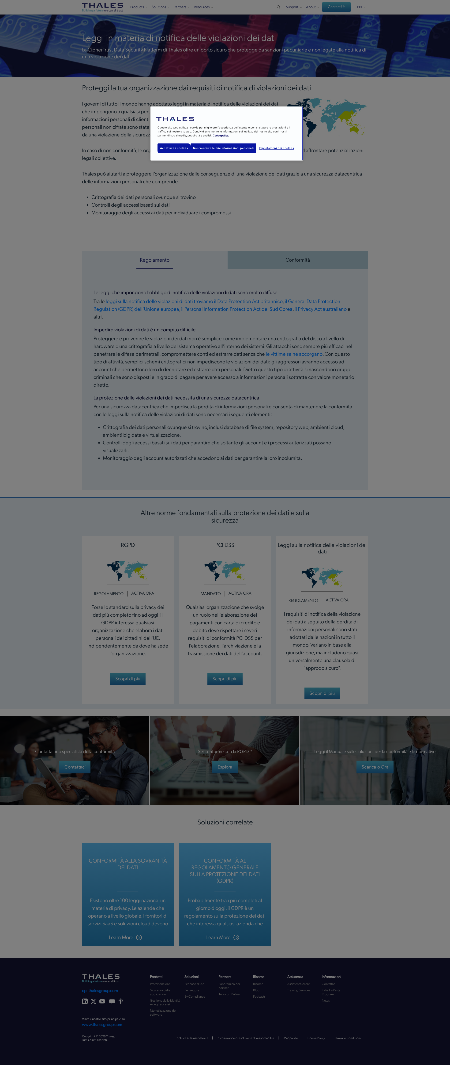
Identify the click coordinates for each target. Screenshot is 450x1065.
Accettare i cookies (174, 148)
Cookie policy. (221, 135)
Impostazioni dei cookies (276, 148)
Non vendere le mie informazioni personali (223, 148)
